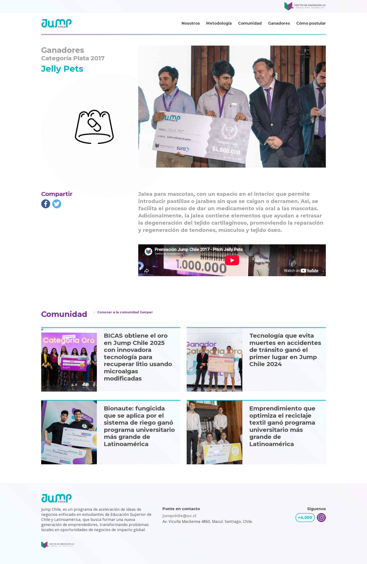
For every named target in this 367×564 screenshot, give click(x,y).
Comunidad (250, 23)
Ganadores (279, 23)
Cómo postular (311, 23)
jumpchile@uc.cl (179, 516)
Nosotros (191, 23)
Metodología (219, 23)
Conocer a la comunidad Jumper (125, 312)
